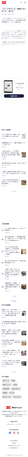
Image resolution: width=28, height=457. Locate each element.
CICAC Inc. (21, 455)
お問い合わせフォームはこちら (14, 424)
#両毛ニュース (6, 380)
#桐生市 (13, 380)
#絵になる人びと (17, 397)
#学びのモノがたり (7, 397)
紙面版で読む (14, 96)
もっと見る (14, 191)
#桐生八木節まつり (15, 388)
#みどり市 (11, 392)
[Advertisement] (14, 62)
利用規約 (14, 443)
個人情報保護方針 (14, 440)
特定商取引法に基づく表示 (14, 445)
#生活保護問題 (6, 388)
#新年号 (15, 384)
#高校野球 (5, 392)
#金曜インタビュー (7, 384)
